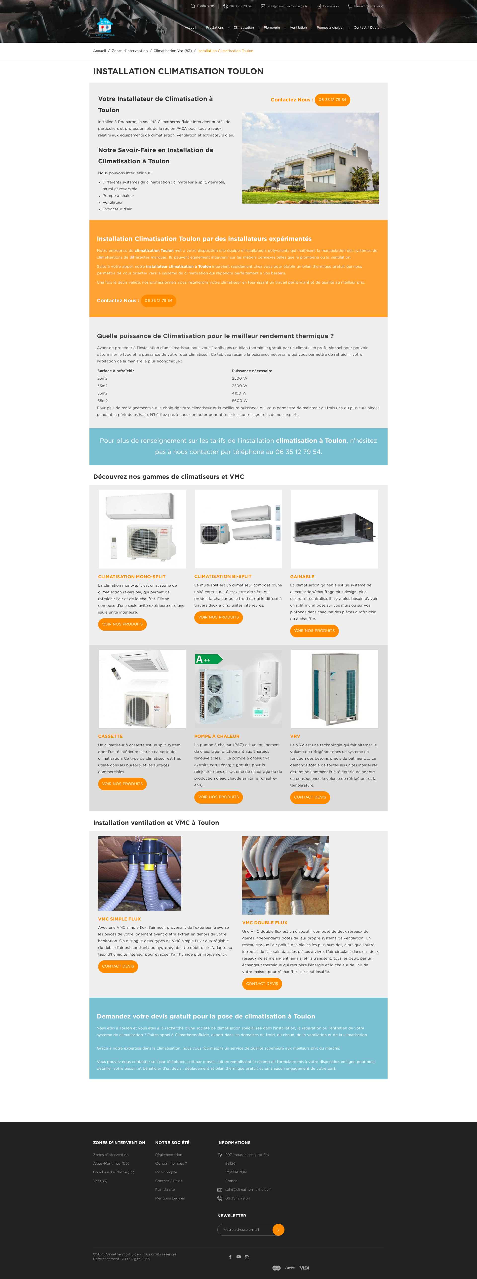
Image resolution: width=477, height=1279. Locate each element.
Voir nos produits (122, 624)
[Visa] (304, 1268)
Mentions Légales (170, 1198)
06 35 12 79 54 (241, 6)
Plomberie (272, 27)
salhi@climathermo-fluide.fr (287, 6)
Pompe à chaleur (330, 27)
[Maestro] (276, 1268)
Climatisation (244, 27)
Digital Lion (140, 1259)
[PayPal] (290, 1268)
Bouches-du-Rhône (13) (113, 1172)
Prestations (215, 27)
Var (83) (100, 1181)
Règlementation (168, 1154)
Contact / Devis (366, 27)
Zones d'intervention (111, 1154)
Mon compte (166, 1172)
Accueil (190, 27)
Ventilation (298, 27)
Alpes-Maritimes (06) (111, 1163)
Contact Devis (310, 797)
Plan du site (165, 1189)
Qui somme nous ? (171, 1163)
